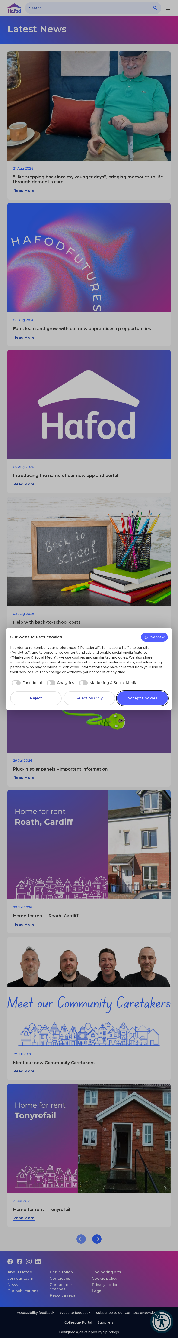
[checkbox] (26, 683)
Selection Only (89, 698)
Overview (157, 637)
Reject (36, 698)
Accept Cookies (142, 698)
